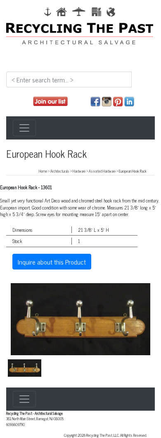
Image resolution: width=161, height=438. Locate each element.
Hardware (79, 171)
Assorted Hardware (102, 171)
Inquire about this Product (52, 261)
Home (43, 171)
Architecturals (59, 171)
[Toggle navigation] (24, 128)
